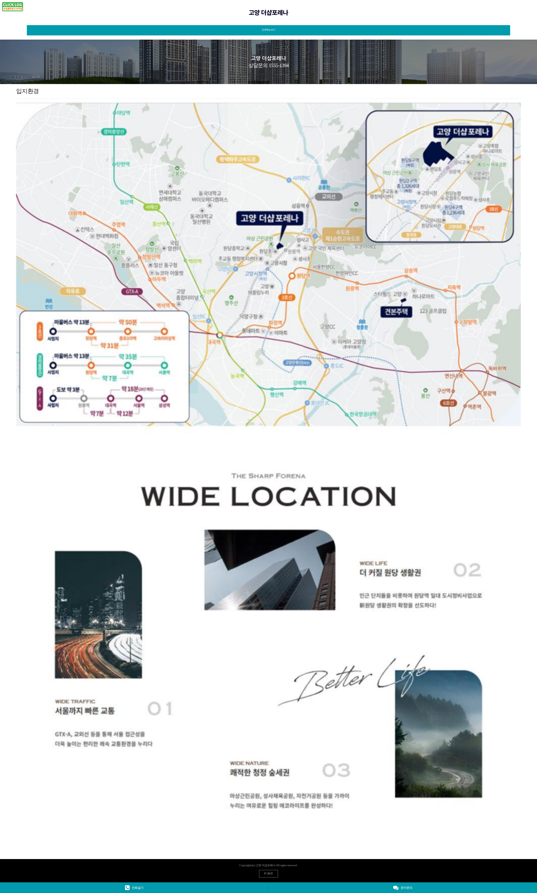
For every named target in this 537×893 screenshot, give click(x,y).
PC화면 (268, 873)
